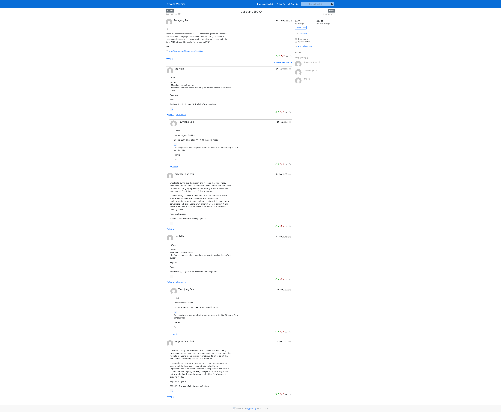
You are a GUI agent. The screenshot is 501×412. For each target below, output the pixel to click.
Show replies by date (283, 62)
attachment (181, 114)
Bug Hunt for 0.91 (173, 14)
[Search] (332, 4)
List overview (301, 28)
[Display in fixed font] (287, 56)
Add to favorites (305, 46)
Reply (170, 58)
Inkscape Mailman (176, 4)
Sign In (281, 4)
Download (302, 33)
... (172, 108)
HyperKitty (251, 408)
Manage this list (265, 4)
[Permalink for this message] (290, 56)
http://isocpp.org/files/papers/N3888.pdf (186, 51)
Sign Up (294, 4)
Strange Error (329, 14)
